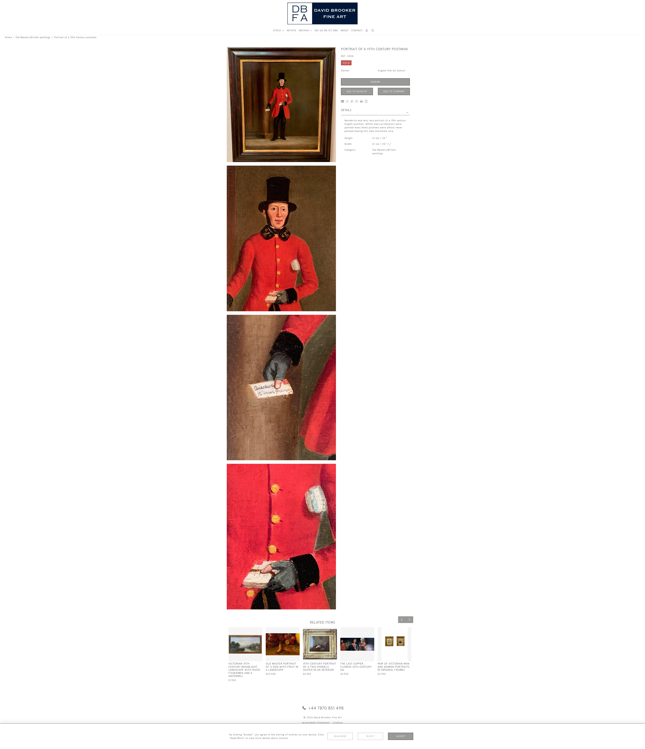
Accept (400, 736)
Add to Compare (393, 91)
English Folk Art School (391, 70)
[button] (372, 30)
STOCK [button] (277, 30)
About (345, 30)
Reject (370, 736)
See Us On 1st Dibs (326, 30)
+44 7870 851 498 (325, 707)
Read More (340, 736)
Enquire (375, 81)
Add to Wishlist (357, 91)
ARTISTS (291, 30)
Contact (357, 30)
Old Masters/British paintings (33, 37)
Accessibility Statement (316, 722)
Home (8, 37)
